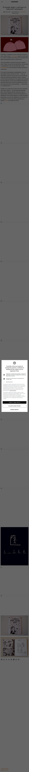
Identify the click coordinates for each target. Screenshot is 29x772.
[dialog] (14, 386)
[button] (14, 382)
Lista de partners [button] (13, 390)
